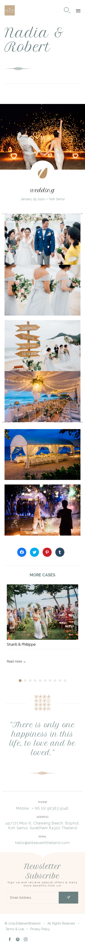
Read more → (16, 661)
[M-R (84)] (42, 370)
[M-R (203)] (42, 534)
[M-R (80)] (42, 314)
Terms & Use (14, 929)
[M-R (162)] (42, 421)
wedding (42, 190)
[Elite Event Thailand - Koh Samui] (10, 10)
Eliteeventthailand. (28, 923)
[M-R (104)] (42, 263)
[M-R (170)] (42, 479)
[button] (68, 898)
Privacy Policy (40, 929)
